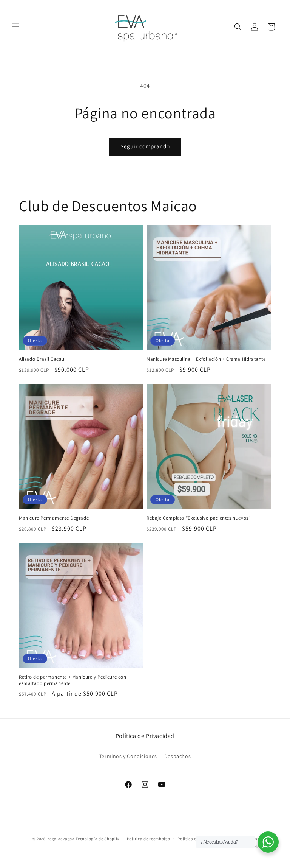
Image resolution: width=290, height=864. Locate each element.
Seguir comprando (145, 146)
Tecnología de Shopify (97, 838)
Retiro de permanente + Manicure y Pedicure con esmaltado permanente (72, 680)
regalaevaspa (61, 838)
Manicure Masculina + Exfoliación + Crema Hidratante (206, 359)
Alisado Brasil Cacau (42, 359)
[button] (16, 27)
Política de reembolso (148, 838)
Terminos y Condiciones (128, 756)
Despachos (177, 756)
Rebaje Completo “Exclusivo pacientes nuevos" (198, 518)
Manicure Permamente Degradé (54, 518)
